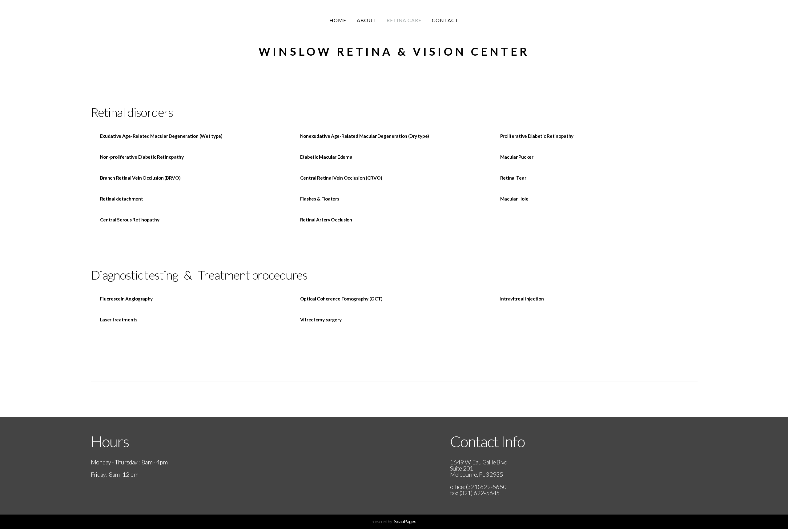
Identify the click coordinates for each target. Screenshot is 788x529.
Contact (445, 20)
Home (337, 20)
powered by (394, 521)
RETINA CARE (404, 20)
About (366, 20)
